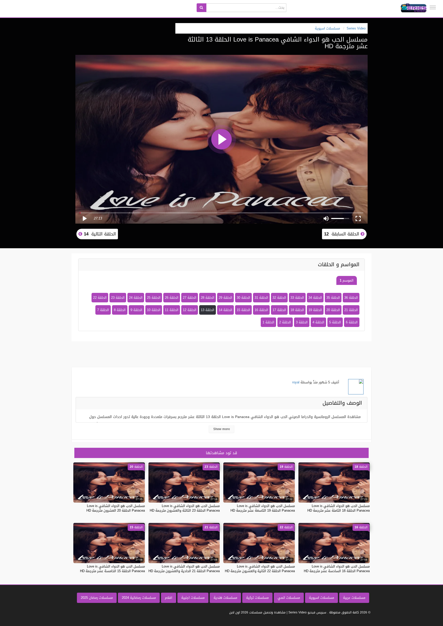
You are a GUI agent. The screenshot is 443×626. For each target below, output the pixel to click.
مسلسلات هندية (225, 597)
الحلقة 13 (207, 310)
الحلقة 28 (207, 297)
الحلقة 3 (302, 322)
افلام (168, 597)
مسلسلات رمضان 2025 (97, 597)
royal (295, 382)
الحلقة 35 (333, 297)
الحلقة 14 (225, 310)
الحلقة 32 (279, 297)
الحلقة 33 (297, 297)
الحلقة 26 (171, 297)
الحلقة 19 (315, 310)
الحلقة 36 (351, 297)
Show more (221, 429)
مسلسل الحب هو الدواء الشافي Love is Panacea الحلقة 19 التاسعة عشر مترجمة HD (262, 508)
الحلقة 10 (153, 310)
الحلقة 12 (189, 310)
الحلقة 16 (261, 310)
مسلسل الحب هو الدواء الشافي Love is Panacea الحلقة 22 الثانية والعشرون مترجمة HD (260, 568)
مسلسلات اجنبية (193, 597)
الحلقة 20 (333, 310)
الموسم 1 (347, 280)
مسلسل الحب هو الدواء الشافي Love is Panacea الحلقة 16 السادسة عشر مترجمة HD (337, 568)
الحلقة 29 (225, 297)
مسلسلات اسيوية (321, 597)
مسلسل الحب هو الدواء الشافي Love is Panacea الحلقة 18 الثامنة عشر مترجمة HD (338, 508)
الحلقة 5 (335, 322)
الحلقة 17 (279, 310)
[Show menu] (432, 7)
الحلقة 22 (100, 297)
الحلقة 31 (261, 297)
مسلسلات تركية (257, 597)
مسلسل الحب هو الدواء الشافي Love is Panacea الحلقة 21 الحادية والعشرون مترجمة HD (184, 568)
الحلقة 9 (136, 310)
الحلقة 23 (118, 297)
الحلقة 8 (120, 310)
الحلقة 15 (243, 310)
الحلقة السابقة (342, 234)
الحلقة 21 (351, 310)
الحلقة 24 (136, 297)
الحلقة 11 (171, 310)
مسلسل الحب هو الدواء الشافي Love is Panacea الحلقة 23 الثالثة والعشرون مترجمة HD (185, 508)
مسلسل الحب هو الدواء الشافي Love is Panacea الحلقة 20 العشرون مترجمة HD (115, 508)
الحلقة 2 (285, 322)
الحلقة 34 (315, 297)
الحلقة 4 (318, 322)
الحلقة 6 (352, 322)
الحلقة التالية (99, 234)
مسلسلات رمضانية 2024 (139, 597)
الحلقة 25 (153, 297)
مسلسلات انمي (289, 597)
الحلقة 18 (297, 310)
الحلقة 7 (103, 310)
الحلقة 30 (243, 297)
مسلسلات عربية (354, 597)
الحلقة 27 (189, 297)
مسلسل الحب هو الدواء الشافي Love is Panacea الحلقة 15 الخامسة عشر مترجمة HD (112, 568)
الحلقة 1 (268, 322)
